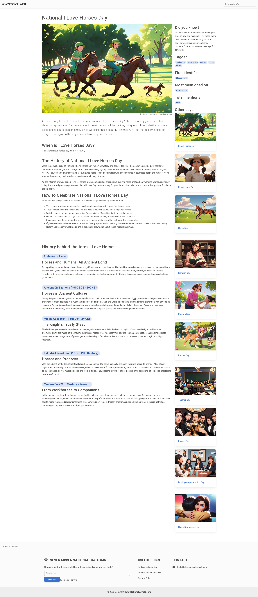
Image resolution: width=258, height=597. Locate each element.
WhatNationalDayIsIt (14, 4)
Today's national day (147, 567)
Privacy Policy (144, 578)
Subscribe (52, 579)
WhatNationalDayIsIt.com (138, 592)
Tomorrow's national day (149, 572)
